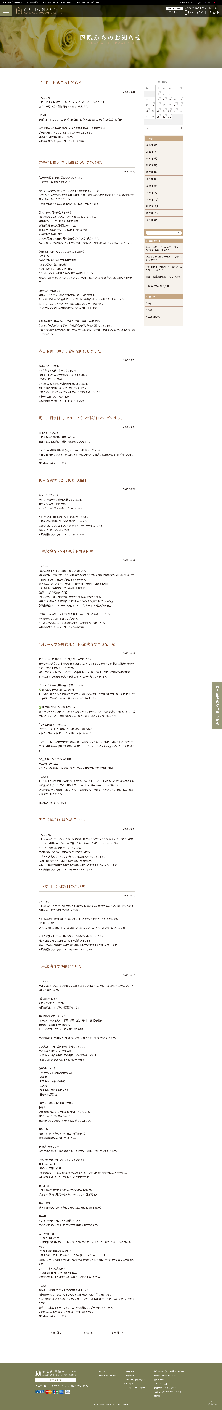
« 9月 (146, 127)
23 (164, 110)
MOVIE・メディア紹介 (135, 1379)
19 (180, 105)
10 (169, 99)
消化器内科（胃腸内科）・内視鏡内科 (170, 1371)
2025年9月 (151, 220)
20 (147, 110)
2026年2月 (151, 185)
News (149, 310)
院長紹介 (130, 1371)
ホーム (102, 1371)
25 (175, 110)
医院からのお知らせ (108, 1375)
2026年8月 (151, 145)
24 (169, 110)
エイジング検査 (161, 1383)
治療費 (157, 1395)
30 (164, 116)
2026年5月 (151, 165)
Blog (148, 303)
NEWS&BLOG (153, 316)
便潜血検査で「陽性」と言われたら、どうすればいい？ (164, 268)
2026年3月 (151, 179)
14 (152, 105)
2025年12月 (152, 199)
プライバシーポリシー (135, 1387)
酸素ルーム (159, 1379)
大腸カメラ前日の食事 (157, 286)
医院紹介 (130, 1375)
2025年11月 (152, 206)
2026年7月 (151, 151)
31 (169, 116)
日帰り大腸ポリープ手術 (165, 1375)
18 (175, 105)
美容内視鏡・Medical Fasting (167, 1391)
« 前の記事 (56, 1332)
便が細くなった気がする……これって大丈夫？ (164, 259)
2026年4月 (151, 172)
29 (158, 116)
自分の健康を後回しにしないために (163, 278)
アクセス (129, 1383)
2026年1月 (151, 192)
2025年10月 (152, 213)
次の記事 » (117, 1332)
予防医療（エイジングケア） (166, 1387)
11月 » (180, 127)
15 (158, 105)
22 (158, 110)
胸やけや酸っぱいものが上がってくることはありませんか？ (164, 249)
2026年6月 (151, 158)
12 (180, 99)
